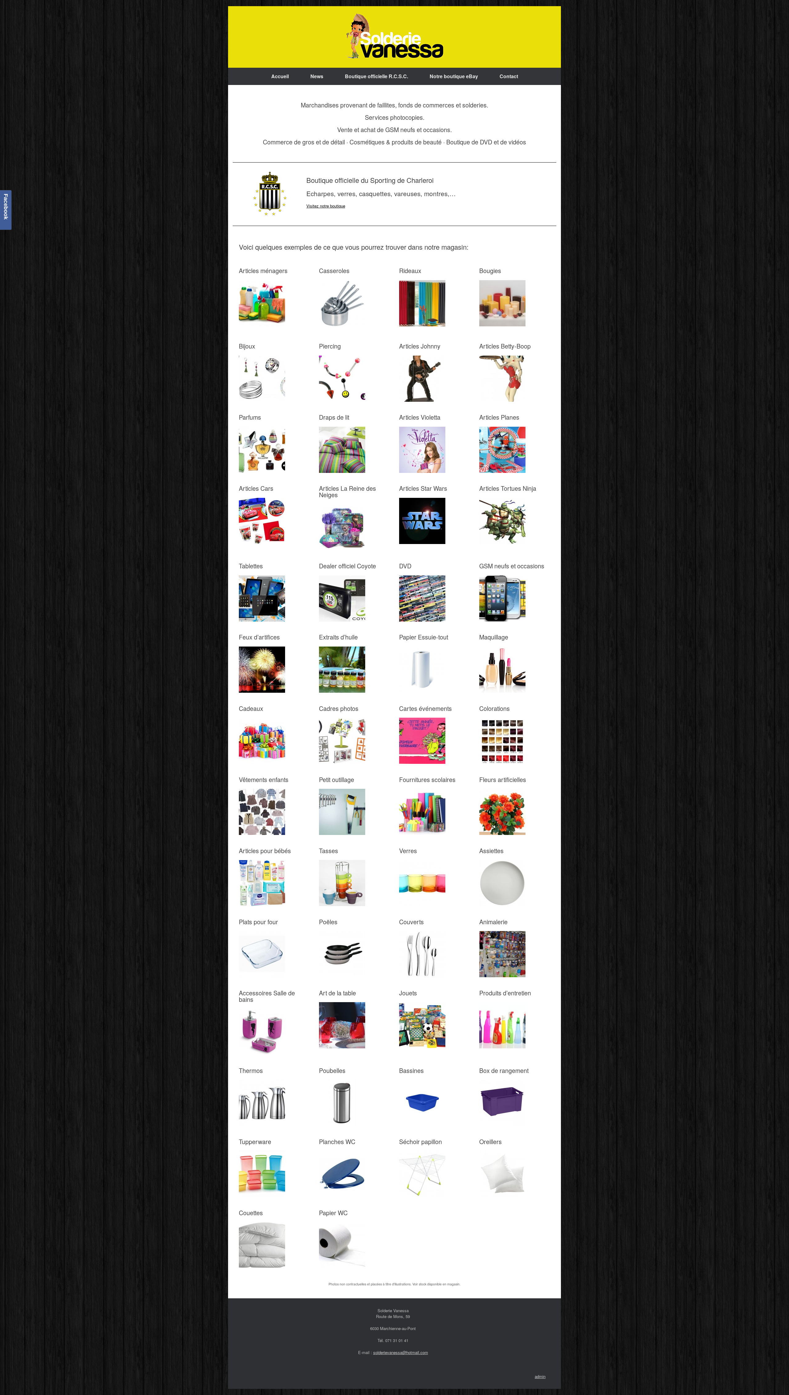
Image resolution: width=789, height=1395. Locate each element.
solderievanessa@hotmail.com (400, 1352)
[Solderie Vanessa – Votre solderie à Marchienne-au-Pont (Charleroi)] (394, 37)
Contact (509, 76)
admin (540, 1376)
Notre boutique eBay (454, 76)
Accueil (280, 76)
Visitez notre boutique (325, 206)
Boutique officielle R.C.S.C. (376, 76)
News (316, 76)
